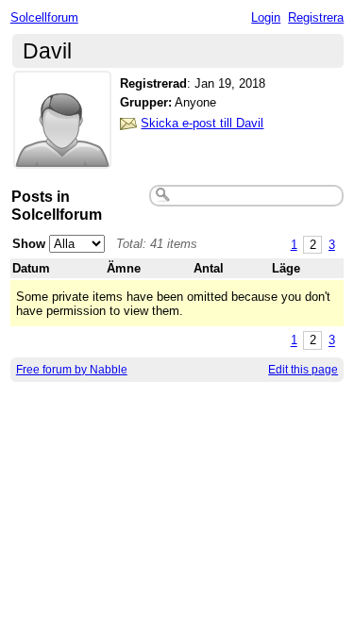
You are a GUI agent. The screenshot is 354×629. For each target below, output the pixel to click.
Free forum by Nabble (71, 369)
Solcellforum (44, 17)
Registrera (316, 17)
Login (265, 17)
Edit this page (303, 369)
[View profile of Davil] (62, 157)
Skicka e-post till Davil (202, 123)
